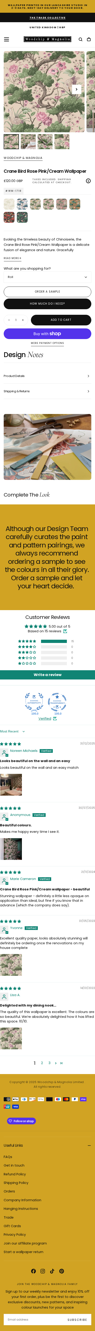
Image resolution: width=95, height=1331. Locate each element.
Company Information (22, 1200)
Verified (45, 718)
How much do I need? (47, 304)
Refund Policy (15, 1174)
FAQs (8, 1157)
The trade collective (48, 17)
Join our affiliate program (25, 1243)
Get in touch (14, 1165)
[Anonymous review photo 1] (11, 849)
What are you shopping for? (27, 268)
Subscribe (77, 1320)
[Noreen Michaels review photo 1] (11, 785)
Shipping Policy (16, 1182)
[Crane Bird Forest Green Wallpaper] (22, 217)
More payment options (47, 343)
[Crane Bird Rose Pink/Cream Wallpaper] (48, 204)
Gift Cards (12, 1226)
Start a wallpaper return (23, 1252)
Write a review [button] (48, 674)
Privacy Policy (15, 1234)
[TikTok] (52, 1271)
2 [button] (42, 1063)
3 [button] (49, 1063)
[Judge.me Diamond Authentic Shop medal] (34, 702)
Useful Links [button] (13, 1145)
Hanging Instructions (21, 1208)
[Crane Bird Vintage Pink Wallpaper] (61, 204)
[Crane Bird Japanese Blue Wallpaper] (22, 204)
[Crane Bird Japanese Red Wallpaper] (9, 217)
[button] (47, 28)
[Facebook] (33, 1271)
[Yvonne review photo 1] (11, 965)
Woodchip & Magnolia (23, 158)
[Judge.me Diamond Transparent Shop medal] (57, 702)
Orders (9, 1191)
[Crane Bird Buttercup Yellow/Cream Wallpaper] (35, 204)
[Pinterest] (61, 1271)
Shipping (64, 179)
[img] (10, 744)
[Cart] (88, 39)
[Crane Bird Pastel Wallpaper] (9, 204)
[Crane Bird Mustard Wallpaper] (74, 204)
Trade (9, 1217)
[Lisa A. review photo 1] (11, 1038)
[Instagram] (42, 1271)
